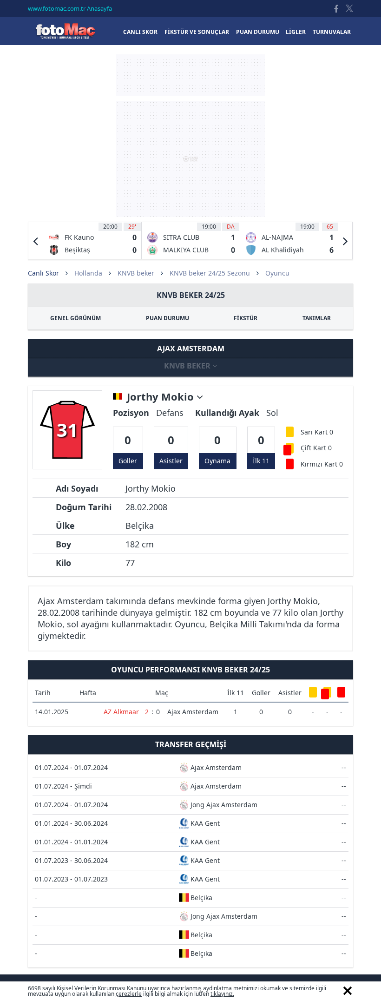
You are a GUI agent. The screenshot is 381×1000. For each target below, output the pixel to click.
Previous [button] (35, 240)
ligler (296, 32)
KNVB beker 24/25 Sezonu (210, 273)
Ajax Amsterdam (192, 711)
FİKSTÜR (245, 318)
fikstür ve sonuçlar (196, 32)
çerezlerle (129, 994)
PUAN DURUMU (167, 318)
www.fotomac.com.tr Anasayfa (70, 8)
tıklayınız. (222, 994)
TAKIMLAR (316, 318)
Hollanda (88, 273)
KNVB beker (136, 273)
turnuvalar (332, 32)
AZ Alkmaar (121, 711)
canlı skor (140, 32)
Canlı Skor (65, 31)
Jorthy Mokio (162, 397)
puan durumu (257, 32)
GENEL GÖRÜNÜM (75, 318)
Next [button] (345, 240)
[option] (92, 240)
